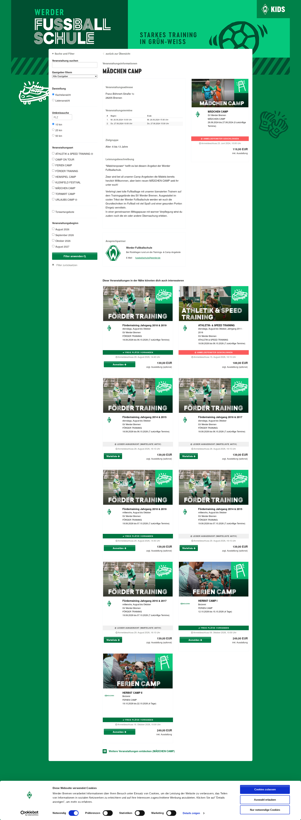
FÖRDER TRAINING (66, 171)
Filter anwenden (74, 256)
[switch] (108, 813)
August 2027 (62, 246)
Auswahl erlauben (265, 799)
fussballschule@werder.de (147, 257)
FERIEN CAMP (63, 165)
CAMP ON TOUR (64, 159)
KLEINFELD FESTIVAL (68, 182)
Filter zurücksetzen (66, 265)
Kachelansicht (63, 94)
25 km (58, 130)
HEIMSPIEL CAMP (65, 176)
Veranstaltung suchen (65, 60)
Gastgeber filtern (62, 72)
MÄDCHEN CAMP (65, 188)
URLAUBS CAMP (65, 199)
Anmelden (118, 364)
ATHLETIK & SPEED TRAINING (73, 153)
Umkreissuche (60, 112)
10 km (58, 124)
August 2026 (62, 229)
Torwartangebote (64, 212)
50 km (58, 135)
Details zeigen (191, 813)
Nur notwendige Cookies (265, 809)
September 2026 (64, 235)
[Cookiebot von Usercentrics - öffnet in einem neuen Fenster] (29, 813)
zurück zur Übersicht (118, 53)
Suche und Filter (64, 53)
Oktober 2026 (63, 241)
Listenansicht (62, 100)
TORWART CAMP (65, 194)
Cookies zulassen (265, 789)
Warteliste (112, 456)
